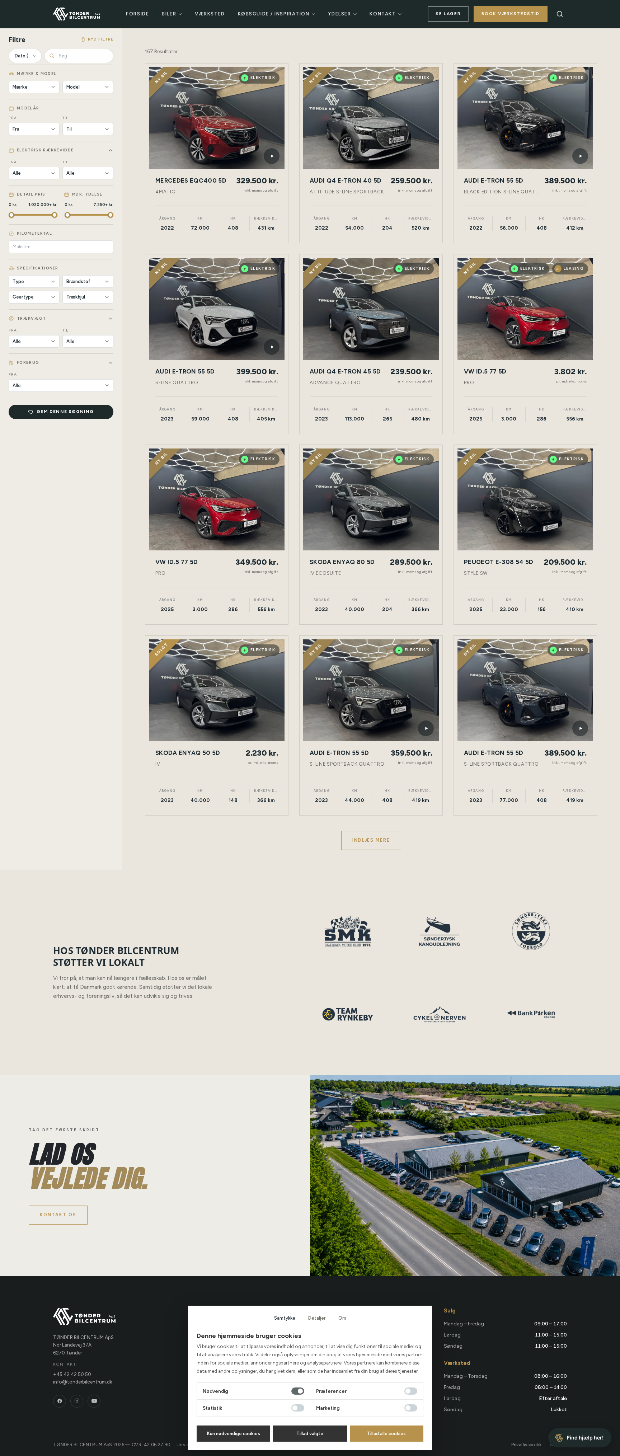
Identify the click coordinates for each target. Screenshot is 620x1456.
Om (342, 1318)
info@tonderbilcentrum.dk (82, 1382)
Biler (169, 14)
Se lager (448, 13)
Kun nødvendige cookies (233, 1433)
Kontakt (383, 14)
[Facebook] (59, 1401)
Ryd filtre (100, 39)
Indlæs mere (371, 840)
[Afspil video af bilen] (272, 156)
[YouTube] (94, 1401)
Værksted (210, 14)
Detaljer (316, 1318)
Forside (137, 14)
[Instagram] (76, 1401)
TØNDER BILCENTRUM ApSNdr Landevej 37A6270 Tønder (83, 1345)
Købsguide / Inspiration (274, 14)
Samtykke (284, 1318)
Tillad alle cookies (386, 1433)
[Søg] (560, 14)
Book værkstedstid (511, 13)
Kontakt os (58, 1214)
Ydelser (339, 14)
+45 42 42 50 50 (72, 1374)
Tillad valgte (309, 1433)
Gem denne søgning (65, 411)
